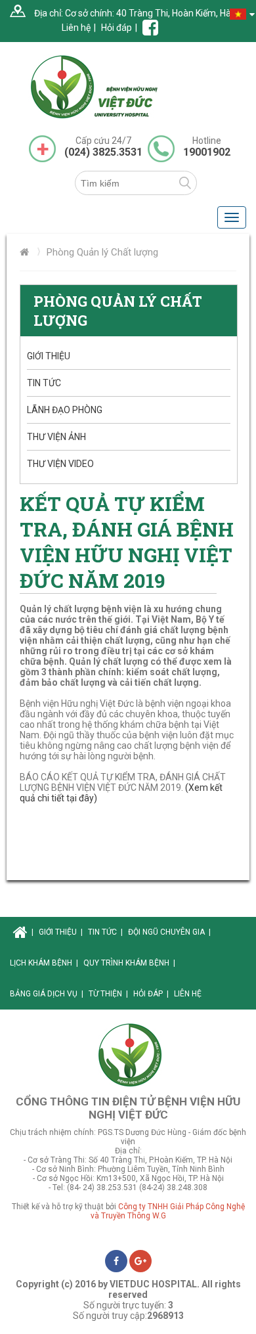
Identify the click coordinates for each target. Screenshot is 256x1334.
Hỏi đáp (116, 27)
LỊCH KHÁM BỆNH (44, 962)
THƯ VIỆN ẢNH (56, 437)
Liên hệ (76, 27)
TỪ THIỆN (108, 993)
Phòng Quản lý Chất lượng (102, 252)
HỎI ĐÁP (151, 993)
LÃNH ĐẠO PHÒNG (64, 410)
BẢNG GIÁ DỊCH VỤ (46, 993)
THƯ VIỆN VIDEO (60, 463)
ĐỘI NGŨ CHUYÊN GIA (169, 932)
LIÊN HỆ (188, 993)
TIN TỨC (44, 383)
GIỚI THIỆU (48, 356)
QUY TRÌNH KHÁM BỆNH (129, 962)
